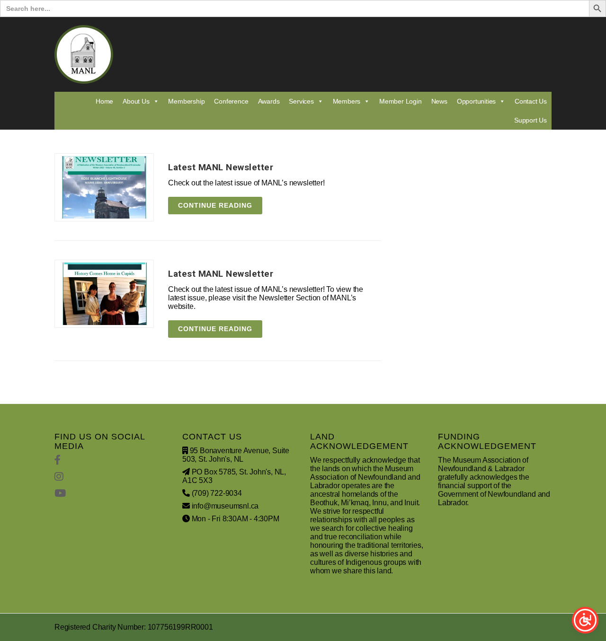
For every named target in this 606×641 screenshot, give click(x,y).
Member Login (400, 101)
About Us (136, 101)
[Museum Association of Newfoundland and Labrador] (83, 54)
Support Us (530, 120)
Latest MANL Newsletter (220, 167)
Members (347, 101)
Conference (231, 101)
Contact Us (531, 101)
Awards (269, 101)
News (439, 101)
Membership (186, 101)
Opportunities (476, 101)
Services (301, 101)
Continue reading (215, 205)
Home (104, 101)
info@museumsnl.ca (225, 506)
